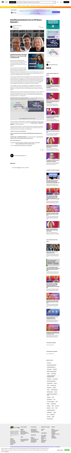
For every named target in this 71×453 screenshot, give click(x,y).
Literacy (55, 391)
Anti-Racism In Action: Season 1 (20, 145)
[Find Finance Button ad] (53, 33)
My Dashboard (43, 438)
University (48, 416)
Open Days (53, 433)
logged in (19, 167)
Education (22, 429)
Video (42, 430)
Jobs (41, 5)
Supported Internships (51, 410)
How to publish (43, 435)
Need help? (43, 442)
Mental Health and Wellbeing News (52, 394)
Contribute (27, 5)
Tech (48, 414)
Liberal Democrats (54, 389)
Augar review (49, 369)
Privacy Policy (12, 443)
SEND (53, 405)
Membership (43, 441)
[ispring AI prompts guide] (53, 43)
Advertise (38, 5)
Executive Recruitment (24, 440)
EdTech (22, 430)
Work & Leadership (24, 432)
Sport (53, 407)
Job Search (22, 441)
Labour (48, 389)
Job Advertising (33, 440)
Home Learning (53, 385)
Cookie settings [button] (60, 450)
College (48, 373)
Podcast (32, 142)
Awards (53, 429)
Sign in (61, 2)
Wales (53, 416)
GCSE (48, 385)
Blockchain (55, 369)
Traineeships (52, 414)
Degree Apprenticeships (51, 381)
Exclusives (23, 5)
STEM (56, 407)
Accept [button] (67, 450)
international (49, 387)
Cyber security (55, 378)
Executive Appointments (25, 439)
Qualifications (53, 403)
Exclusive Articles (34, 429)
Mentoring (49, 397)
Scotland (48, 405)
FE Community (12, 440)
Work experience (50, 418)
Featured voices (31, 143)
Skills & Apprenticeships (25, 433)
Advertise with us (13, 442)
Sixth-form (57, 405)
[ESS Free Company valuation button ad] (53, 24)
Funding (55, 383)
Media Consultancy (34, 441)
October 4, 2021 (16, 27)
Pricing (32, 437)
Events (44, 5)
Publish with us (12, 441)
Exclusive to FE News (19, 142)
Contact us (12, 439)
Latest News (19, 5)
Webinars (53, 435)
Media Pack (33, 438)
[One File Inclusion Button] (53, 52)
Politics (48, 403)
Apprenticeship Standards (51, 364)
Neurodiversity (49, 399)
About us (11, 438)
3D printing (49, 362)
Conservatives (53, 373)
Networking (53, 432)
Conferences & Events (55, 430)
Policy (57, 401)
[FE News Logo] (4, 2)
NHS (54, 399)
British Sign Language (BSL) (51, 371)
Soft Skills (48, 407)
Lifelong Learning (50, 391)
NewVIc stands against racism (15, 140)
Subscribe (66, 2)
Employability (23, 431)
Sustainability (49, 412)
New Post (42, 437)
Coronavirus (49, 378)
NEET (53, 397)
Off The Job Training (50, 401)
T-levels (54, 412)
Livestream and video (27, 142)
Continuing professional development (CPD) (51, 376)
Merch (47, 5)
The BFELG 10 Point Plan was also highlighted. (18, 131)
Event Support (33, 442)
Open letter (41, 80)
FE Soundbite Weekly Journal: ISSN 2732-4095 (35, 432)
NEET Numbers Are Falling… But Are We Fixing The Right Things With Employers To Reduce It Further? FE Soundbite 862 (34, 2)
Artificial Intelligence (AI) (51, 367)
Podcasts (42, 429)
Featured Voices (33, 430)
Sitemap (11, 444)
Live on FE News (29, 145)
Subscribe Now (51, 5)
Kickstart (54, 387)
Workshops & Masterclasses (54, 437)
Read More (7, 451)
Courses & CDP (54, 431)
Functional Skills (49, 383)
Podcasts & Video (33, 5)
